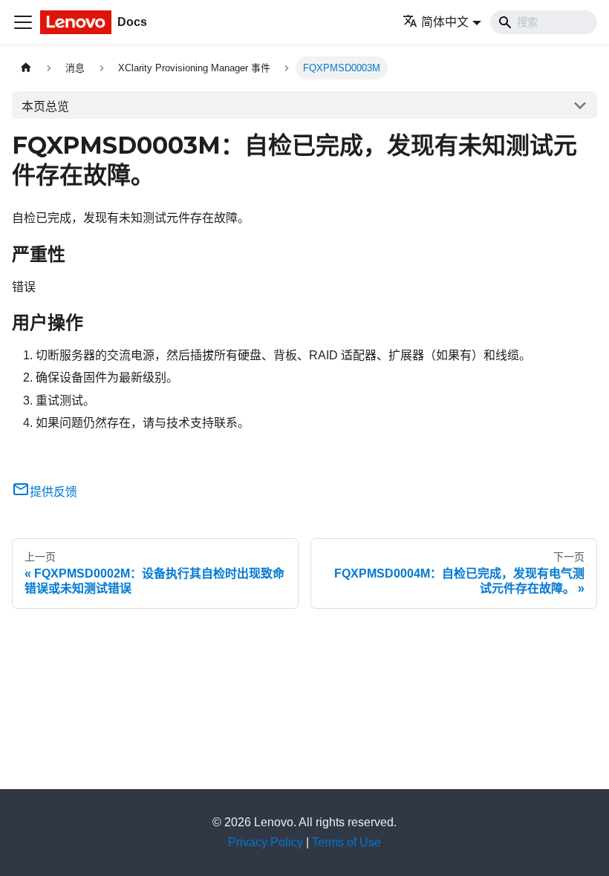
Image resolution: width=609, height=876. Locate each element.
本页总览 (45, 106)
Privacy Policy (265, 842)
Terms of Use (346, 842)
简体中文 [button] (445, 22)
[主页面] (26, 67)
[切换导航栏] (23, 22)
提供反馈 (53, 492)
